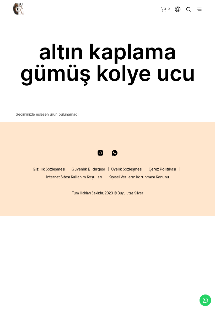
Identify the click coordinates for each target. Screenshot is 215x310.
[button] (165, 9)
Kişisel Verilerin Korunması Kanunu (139, 176)
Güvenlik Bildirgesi (88, 169)
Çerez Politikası (162, 169)
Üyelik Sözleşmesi (126, 169)
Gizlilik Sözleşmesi (49, 169)
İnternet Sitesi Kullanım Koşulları (74, 176)
